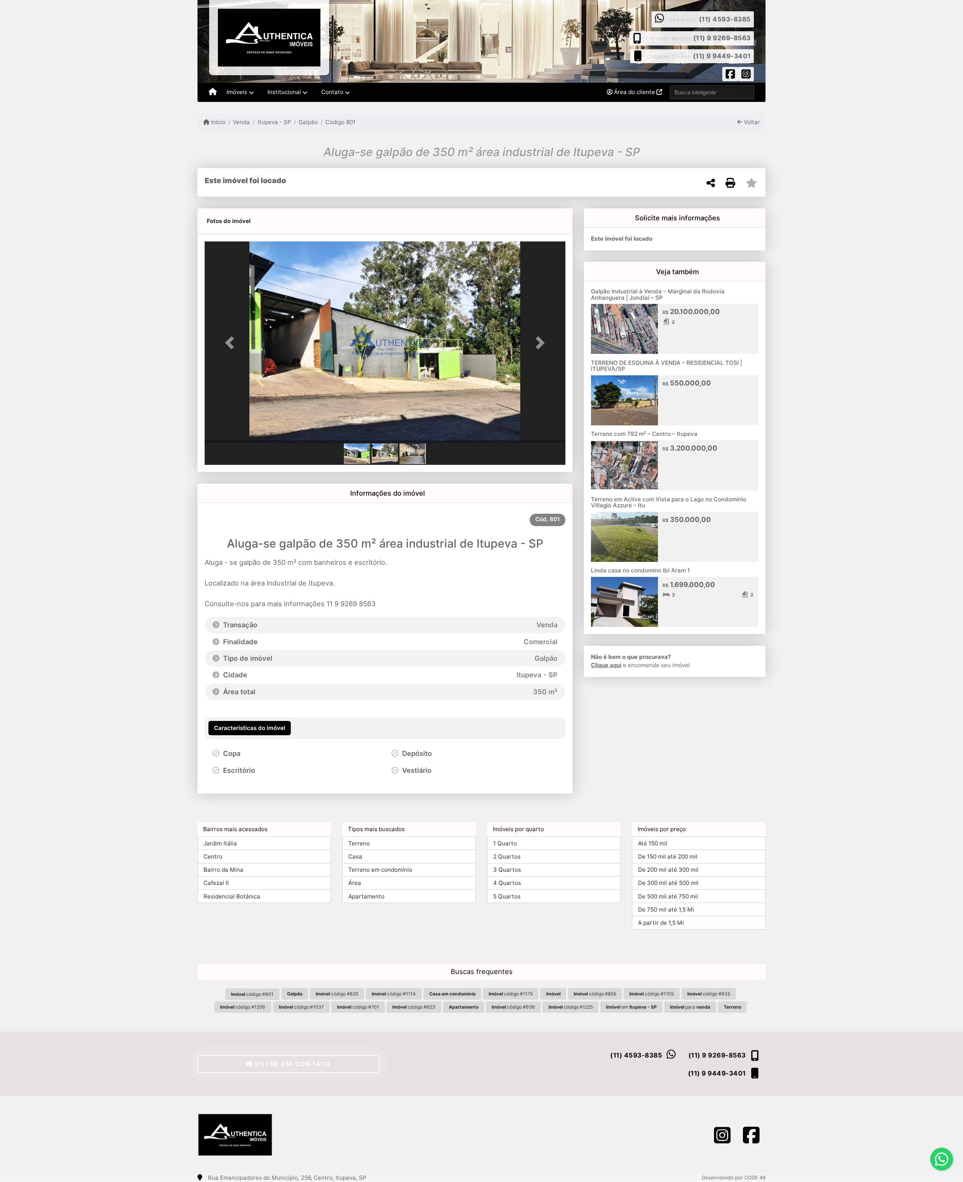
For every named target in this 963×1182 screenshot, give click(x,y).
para (690, 1007)
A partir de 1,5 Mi (661, 922)
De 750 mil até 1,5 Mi (666, 909)
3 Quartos (507, 869)
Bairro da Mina (223, 869)
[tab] (228, 221)
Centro (213, 856)
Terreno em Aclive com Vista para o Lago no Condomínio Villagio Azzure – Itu (668, 502)
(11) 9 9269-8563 (722, 38)
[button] (232, 343)
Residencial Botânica (232, 896)
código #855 (595, 994)
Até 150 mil (652, 843)
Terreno (359, 843)
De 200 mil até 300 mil (668, 869)
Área (354, 882)
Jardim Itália (220, 843)
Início (217, 122)
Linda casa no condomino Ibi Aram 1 (640, 570)
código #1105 (651, 994)
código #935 (708, 994)
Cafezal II (216, 882)
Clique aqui (606, 665)
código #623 (413, 1007)
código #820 (337, 994)
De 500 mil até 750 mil (668, 896)
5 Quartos (507, 896)
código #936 (513, 1007)
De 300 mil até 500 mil (668, 882)
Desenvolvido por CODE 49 (734, 1177)
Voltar (751, 122)
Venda (241, 122)
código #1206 (242, 1007)
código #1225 (570, 1007)
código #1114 (394, 994)
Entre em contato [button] (292, 1064)
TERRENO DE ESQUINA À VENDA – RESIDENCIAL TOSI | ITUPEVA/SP (666, 366)
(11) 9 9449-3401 (722, 56)
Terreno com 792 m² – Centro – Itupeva (644, 433)
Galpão (308, 122)
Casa (355, 856)
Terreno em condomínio (380, 869)
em (631, 1007)
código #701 (358, 1007)
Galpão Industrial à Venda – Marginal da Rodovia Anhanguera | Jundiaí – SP (658, 294)
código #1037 (301, 1007)
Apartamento (366, 896)
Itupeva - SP (274, 122)
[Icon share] (730, 75)
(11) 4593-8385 (725, 19)
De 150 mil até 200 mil (667, 856)
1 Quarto (505, 843)
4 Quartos (507, 882)
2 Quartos (507, 856)
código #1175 (511, 994)
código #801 (252, 994)
